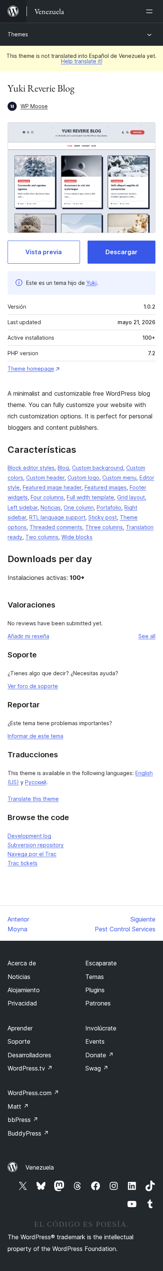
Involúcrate (100, 1028)
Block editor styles (31, 468)
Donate (99, 1055)
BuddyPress (28, 1133)
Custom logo (83, 477)
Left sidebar (23, 507)
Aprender (20, 1028)
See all (146, 636)
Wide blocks (76, 537)
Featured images (106, 487)
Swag (96, 1068)
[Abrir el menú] (151, 11)
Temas (94, 976)
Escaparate (101, 963)
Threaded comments (56, 527)
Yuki (91, 283)
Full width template (90, 497)
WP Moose (34, 106)
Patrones (98, 1003)
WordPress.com (33, 1093)
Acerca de (22, 963)
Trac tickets (23, 863)
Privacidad (22, 1003)
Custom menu (119, 477)
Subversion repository (36, 845)
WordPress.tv (30, 1068)
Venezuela (39, 1167)
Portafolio (109, 507)
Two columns (41, 537)
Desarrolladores (29, 1055)
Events (95, 1041)
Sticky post (102, 517)
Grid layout (131, 497)
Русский (35, 782)
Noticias (51, 507)
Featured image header (52, 487)
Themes (18, 34)
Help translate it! (81, 61)
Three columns (104, 527)
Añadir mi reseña (28, 636)
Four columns (47, 497)
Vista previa (43, 252)
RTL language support (57, 517)
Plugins (95, 990)
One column (79, 507)
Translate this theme (33, 799)
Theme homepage (31, 368)
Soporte (19, 1041)
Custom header (45, 477)
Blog (63, 468)
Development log (29, 836)
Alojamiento (24, 990)
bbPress (23, 1119)
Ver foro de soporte (33, 686)
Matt (18, 1106)
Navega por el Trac (32, 854)
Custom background (97, 468)
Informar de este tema (35, 736)
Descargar (121, 252)
